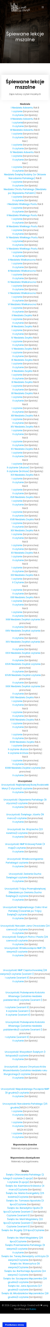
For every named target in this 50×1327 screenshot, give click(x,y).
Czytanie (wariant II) (18, 1215)
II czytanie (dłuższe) (18, 467)
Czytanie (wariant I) (21, 1211)
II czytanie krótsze (18, 753)
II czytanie (18, 115)
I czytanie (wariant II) (17, 977)
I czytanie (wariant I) (22, 974)
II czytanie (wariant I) (18, 1011)
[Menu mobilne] (43, 7)
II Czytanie (18, 582)
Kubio (33, 1309)
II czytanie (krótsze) (18, 471)
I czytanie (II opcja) (18, 1182)
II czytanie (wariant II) (18, 1014)
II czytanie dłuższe (18, 749)
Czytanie (23, 1189)
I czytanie (17, 111)
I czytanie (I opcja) (22, 1178)
